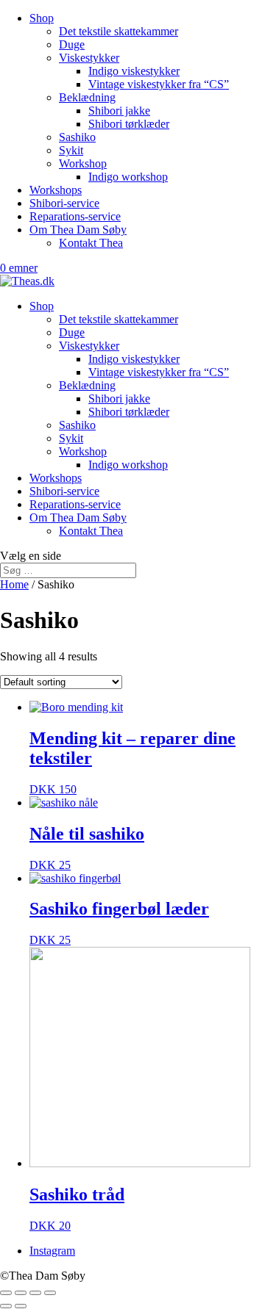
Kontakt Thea (91, 243)
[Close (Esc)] (6, 1293)
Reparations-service (75, 216)
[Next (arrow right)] (20, 1306)
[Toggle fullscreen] (35, 1293)
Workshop (83, 163)
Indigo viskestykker (134, 71)
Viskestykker (89, 57)
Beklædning (87, 97)
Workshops (55, 190)
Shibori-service (64, 203)
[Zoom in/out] (50, 1293)
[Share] (20, 1293)
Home (14, 584)
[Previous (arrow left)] (6, 1306)
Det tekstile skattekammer (118, 31)
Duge (72, 44)
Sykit (71, 150)
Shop (41, 18)
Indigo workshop (128, 176)
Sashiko (77, 137)
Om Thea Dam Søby (78, 229)
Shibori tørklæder (128, 124)
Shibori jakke (119, 110)
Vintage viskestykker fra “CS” (158, 84)
